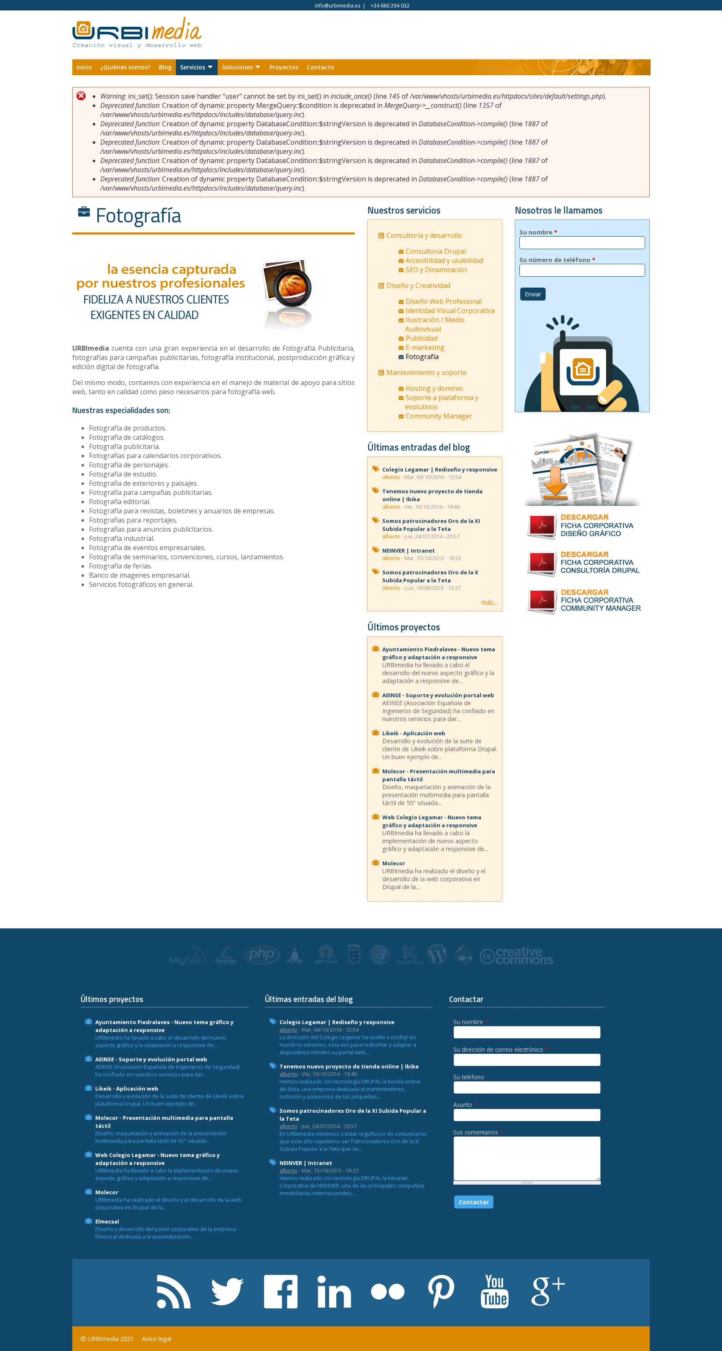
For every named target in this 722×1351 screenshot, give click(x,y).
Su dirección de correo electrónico (500, 1049)
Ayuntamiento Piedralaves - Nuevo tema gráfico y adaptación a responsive (438, 653)
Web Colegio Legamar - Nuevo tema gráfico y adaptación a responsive (431, 821)
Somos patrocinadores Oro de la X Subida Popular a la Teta (430, 576)
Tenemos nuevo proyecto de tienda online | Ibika (349, 1066)
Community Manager (439, 416)
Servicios (192, 67)
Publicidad (421, 338)
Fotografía (422, 356)
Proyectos (283, 67)
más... (489, 602)
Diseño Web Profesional (444, 301)
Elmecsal (107, 1221)
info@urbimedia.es (337, 5)
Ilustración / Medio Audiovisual (435, 324)
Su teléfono (468, 1077)
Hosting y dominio (434, 388)
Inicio (84, 67)
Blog (165, 67)
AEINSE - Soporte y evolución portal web (438, 695)
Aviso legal (156, 1339)
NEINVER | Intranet (408, 550)
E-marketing (425, 347)
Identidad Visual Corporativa (450, 310)
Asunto (465, 1105)
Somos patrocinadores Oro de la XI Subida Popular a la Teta (431, 525)
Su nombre (538, 232)
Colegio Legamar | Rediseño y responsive (439, 469)
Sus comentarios (478, 1132)
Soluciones (237, 67)
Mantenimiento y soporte (426, 372)
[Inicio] (137, 36)
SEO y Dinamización (436, 269)
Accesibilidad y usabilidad (444, 260)
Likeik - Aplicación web (413, 733)
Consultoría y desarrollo (424, 235)
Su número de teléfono (557, 260)
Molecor (393, 863)
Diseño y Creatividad (418, 285)
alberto (391, 477)
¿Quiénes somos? (125, 67)
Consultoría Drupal (436, 251)
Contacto (320, 67)
